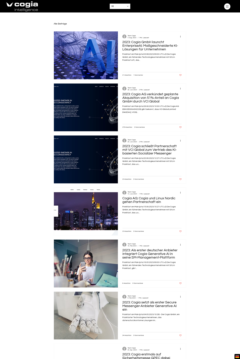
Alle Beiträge (60, 24)
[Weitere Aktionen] (181, 36)
